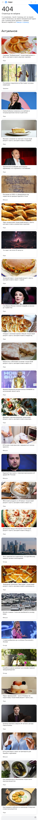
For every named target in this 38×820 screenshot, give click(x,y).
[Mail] (6, 2)
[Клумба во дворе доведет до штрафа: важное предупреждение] (19, 662)
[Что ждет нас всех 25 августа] (19, 244)
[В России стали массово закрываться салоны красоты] (19, 439)
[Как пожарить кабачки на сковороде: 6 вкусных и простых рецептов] (19, 801)
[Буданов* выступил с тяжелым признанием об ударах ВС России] (19, 467)
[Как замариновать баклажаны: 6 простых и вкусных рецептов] (19, 773)
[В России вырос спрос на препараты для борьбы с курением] (19, 746)
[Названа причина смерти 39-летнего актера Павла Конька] (19, 718)
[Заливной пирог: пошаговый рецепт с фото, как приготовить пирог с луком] (19, 272)
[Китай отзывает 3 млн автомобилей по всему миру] (19, 606)
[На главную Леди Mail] (9, 2)
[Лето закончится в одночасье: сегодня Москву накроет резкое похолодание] (19, 551)
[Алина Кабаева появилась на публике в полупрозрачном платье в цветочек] (19, 105)
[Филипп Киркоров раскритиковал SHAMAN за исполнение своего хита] (19, 383)
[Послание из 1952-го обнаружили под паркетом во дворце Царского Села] (19, 189)
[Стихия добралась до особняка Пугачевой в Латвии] (19, 634)
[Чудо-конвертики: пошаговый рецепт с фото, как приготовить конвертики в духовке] (19, 216)
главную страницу (22, 22)
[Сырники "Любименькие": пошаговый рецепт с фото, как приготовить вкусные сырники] (19, 49)
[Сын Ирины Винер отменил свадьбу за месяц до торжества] (19, 300)
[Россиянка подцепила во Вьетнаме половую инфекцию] (19, 77)
